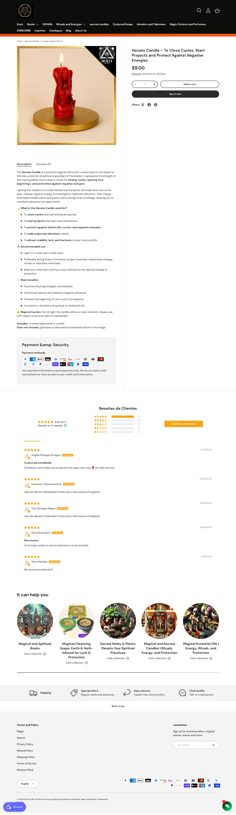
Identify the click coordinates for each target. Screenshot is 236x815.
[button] (217, 10)
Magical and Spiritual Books (35, 646)
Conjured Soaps (123, 24)
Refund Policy (25, 750)
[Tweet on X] (143, 105)
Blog (68, 30)
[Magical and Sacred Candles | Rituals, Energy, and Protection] (159, 621)
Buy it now (175, 94)
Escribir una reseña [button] (183, 423)
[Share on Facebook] (149, 105)
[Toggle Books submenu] (37, 24)
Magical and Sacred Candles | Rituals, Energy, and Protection (159, 648)
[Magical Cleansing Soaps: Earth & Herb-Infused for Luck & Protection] (76, 621)
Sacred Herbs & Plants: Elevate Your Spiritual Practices (118, 648)
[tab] (24, 164)
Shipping (136, 73)
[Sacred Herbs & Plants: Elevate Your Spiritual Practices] (118, 621)
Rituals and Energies (69, 24)
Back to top (118, 706)
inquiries (40, 30)
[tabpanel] (66, 249)
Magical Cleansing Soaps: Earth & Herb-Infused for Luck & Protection (76, 650)
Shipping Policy (26, 757)
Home (19, 41)
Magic (20, 731)
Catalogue (55, 30)
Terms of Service (26, 763)
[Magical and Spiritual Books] (35, 621)
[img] (32, 450)
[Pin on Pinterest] (155, 105)
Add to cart (190, 84)
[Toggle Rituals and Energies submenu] (84, 24)
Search (21, 737)
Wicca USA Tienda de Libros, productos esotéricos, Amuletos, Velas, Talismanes (60, 799)
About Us (81, 30)
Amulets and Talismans (151, 24)
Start (20, 24)
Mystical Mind (25, 770)
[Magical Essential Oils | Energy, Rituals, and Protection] (201, 621)
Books (31, 24)
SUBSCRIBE (24, 30)
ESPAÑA (47, 24)
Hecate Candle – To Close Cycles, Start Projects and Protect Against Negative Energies (44, 41)
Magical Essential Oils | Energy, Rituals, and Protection (201, 648)
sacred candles (99, 24)
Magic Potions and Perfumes (188, 24)
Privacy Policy (25, 744)
